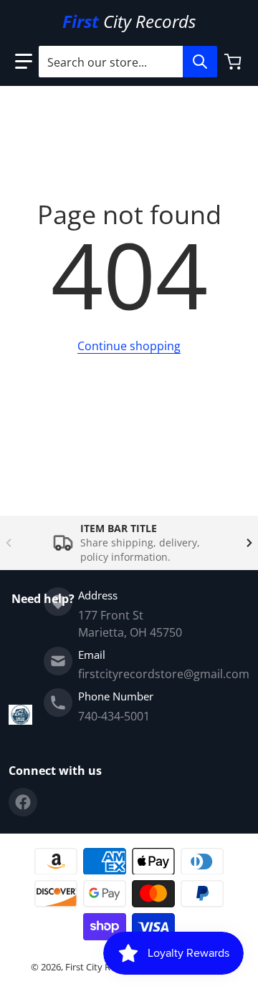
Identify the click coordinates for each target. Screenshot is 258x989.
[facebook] (23, 802)
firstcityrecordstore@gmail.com (163, 674)
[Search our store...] (200, 61)
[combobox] (127, 61)
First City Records (102, 966)
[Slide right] (249, 543)
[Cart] (234, 62)
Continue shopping (129, 346)
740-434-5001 (114, 716)
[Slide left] (8, 543)
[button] (24, 61)
